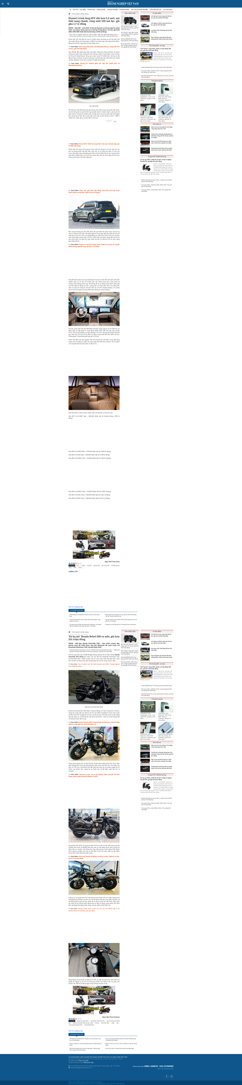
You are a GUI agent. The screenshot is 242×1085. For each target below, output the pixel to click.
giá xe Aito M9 (105, 565)
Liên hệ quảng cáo (165, 1069)
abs (117, 1023)
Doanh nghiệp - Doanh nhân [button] (118, 9)
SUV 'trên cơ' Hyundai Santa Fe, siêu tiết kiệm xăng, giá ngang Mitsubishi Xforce (93, 34)
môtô (113, 1023)
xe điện (83, 565)
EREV (75, 567)
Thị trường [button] (168, 9)
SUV (78, 565)
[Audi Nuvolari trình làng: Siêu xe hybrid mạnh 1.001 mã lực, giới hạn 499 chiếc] (145, 150)
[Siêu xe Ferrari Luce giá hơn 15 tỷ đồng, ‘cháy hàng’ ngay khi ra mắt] (145, 129)
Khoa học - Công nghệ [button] (97, 9)
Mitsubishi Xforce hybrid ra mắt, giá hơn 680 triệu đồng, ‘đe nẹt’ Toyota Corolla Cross (121, 615)
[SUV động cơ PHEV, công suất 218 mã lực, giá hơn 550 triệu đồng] (145, 25)
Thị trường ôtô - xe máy (157, 45)
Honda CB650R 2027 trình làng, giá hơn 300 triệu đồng (156, 67)
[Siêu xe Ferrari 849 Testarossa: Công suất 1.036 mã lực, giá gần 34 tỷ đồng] (145, 143)
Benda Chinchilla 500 (83, 1021)
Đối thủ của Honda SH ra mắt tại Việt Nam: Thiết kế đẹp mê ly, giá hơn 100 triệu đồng (84, 1049)
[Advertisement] (94, 173)
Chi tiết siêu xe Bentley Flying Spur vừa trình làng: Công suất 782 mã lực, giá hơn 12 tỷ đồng (162, 135)
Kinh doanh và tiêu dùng (80, 14)
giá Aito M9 (96, 565)
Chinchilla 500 (105, 1023)
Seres (80, 567)
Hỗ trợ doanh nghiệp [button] (139, 9)
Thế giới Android (157, 81)
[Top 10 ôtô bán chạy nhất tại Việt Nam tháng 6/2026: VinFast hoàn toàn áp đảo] (145, 40)
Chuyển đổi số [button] (156, 9)
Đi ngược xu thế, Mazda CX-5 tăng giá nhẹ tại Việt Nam (120, 624)
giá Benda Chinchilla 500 (98, 1021)
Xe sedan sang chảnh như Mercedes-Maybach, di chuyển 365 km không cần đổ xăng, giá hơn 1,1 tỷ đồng (85, 625)
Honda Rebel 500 (89, 1025)
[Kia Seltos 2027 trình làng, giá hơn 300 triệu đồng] (145, 32)
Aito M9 (89, 565)
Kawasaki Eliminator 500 (75, 1025)
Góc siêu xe (157, 124)
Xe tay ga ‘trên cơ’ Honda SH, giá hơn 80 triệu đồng (119, 1048)
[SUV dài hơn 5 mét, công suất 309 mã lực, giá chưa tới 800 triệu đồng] (145, 18)
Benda (97, 1023)
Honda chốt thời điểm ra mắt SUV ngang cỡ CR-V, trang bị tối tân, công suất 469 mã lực (93, 36)
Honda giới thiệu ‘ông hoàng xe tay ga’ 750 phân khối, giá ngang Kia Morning (90, 650)
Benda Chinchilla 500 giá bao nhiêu (83, 1023)
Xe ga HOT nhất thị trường (157, 156)
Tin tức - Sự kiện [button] (79, 9)
